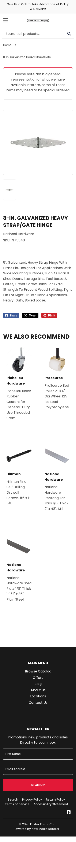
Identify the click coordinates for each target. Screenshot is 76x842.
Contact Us (38, 702)
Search (13, 799)
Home (7, 45)
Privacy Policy (32, 799)
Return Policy (55, 799)
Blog (38, 683)
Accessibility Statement (51, 804)
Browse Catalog (38, 671)
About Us (38, 690)
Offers (38, 677)
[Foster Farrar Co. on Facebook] (69, 812)
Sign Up (38, 785)
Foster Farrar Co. (42, 824)
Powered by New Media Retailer (36, 829)
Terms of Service (17, 804)
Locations (38, 696)
